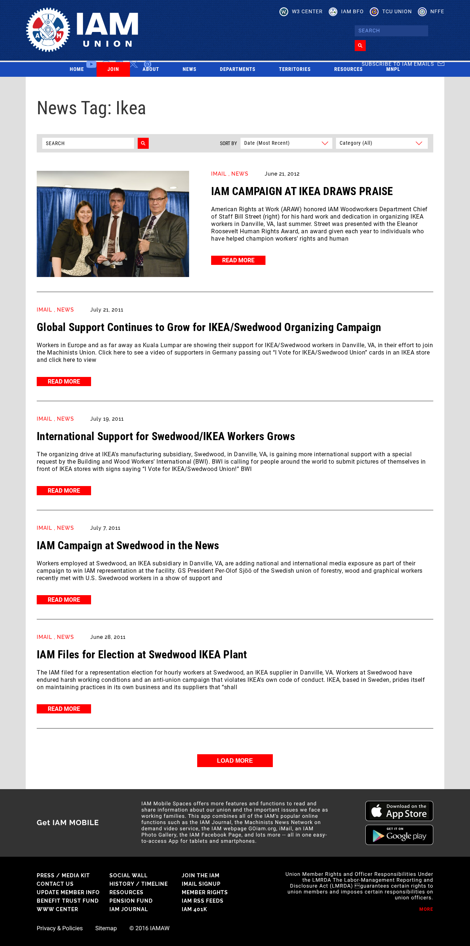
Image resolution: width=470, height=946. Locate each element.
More (426, 909)
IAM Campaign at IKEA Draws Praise (302, 191)
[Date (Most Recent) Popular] (286, 142)
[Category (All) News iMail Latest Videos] (381, 142)
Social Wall (128, 875)
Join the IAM (201, 875)
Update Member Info (68, 892)
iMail (219, 174)
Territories (295, 69)
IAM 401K (194, 909)
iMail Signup (201, 884)
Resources (348, 69)
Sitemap (106, 928)
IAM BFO (352, 11)
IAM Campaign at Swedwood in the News (128, 545)
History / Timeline (138, 884)
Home (77, 69)
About (150, 69)
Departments (238, 69)
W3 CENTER (307, 11)
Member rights (205, 892)
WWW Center (57, 909)
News (190, 69)
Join (113, 69)
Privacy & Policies (60, 928)
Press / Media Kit (63, 875)
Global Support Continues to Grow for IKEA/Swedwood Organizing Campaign (209, 327)
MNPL (393, 69)
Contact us (55, 884)
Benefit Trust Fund (68, 901)
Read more (238, 260)
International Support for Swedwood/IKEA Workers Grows (166, 436)
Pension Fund (131, 901)
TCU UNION (397, 11)
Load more (235, 761)
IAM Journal (128, 909)
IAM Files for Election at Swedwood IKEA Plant (142, 654)
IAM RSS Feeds (203, 901)
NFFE (437, 11)
